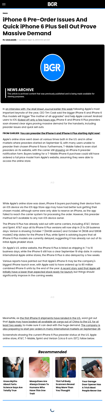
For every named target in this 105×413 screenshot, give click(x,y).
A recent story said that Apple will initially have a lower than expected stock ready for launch (51, 270)
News (5, 13)
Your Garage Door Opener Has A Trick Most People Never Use (91, 386)
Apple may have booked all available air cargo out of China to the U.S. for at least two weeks (51, 323)
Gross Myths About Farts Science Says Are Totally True (13, 386)
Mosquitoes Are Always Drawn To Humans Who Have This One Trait (39, 387)
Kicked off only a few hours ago (36, 120)
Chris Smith (11, 40)
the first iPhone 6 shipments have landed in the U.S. (50, 318)
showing (60, 150)
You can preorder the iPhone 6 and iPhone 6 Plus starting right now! (60, 133)
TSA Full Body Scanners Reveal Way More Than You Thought (65, 386)
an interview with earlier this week (39, 109)
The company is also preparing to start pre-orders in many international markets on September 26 (51, 327)
